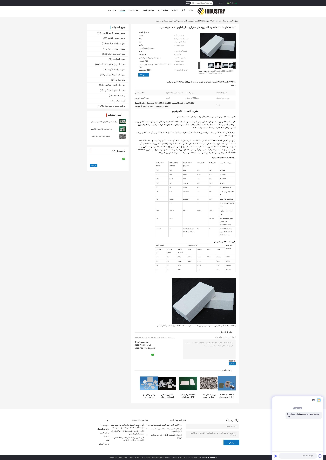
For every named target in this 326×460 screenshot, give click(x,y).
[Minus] (275, 400)
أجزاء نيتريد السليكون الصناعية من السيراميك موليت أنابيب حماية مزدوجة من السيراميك (127, 426)
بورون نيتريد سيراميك (116, 48)
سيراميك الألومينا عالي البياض (166, 326)
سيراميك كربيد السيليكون (114, 74)
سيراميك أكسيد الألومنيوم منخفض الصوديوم (216, 326)
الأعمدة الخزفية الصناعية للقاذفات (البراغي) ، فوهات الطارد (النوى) (127, 432)
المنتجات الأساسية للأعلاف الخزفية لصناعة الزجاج (166, 436)
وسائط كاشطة (119, 95)
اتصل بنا (175, 10)
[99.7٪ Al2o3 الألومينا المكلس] (122, 136)
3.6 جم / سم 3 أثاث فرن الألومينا (101, 129)
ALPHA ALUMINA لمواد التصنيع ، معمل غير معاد (226, 396)
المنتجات (230, 21)
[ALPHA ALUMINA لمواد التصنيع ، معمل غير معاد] (227, 383)
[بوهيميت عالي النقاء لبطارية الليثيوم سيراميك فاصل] (209, 383)
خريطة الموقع (104, 444)
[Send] (276, 456)
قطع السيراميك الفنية (116, 54)
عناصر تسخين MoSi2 (116, 38)
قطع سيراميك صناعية (116, 43)
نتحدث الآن (222, 3)
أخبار (183, 10)
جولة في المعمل (148, 10)
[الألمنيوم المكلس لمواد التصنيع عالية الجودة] (167, 383)
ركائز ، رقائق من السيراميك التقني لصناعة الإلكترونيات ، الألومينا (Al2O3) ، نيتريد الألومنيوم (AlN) (149, 396)
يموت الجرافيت (119, 59)
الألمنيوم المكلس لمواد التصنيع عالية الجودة (167, 396)
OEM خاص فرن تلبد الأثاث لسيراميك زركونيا (188, 396)
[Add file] (320, 456)
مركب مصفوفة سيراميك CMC (112, 106)
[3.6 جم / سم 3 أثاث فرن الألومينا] (122, 129)
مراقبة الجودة (163, 10)
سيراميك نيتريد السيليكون (114, 90)
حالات (191, 10)
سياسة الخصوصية (211, 457)
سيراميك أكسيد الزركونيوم (114, 85)
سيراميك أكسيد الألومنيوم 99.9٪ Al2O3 (189, 326)
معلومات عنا (133, 10)
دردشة (142, 75)
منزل (236, 21)
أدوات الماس (120, 101)
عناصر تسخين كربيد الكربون (113, 33)
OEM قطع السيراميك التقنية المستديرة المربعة (165, 425)
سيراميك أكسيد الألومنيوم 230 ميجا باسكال (104, 122)
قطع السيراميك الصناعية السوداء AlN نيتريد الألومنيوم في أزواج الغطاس (128, 439)
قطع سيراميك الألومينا (116, 69)
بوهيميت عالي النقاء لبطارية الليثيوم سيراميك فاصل (209, 396)
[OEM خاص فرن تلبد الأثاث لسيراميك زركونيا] (188, 383)
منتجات (122, 10)
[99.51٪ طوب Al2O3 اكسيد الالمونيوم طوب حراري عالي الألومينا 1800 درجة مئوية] (218, 46)
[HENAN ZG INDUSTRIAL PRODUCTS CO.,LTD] (211, 11)
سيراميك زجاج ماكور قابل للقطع (111, 64)
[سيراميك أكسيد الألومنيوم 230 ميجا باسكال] (122, 122)
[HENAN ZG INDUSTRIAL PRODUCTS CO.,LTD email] (125, 158)
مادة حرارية (220, 21)
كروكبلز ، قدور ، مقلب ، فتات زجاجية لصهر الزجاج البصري (166, 430)
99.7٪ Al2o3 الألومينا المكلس (100, 136)
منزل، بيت (112, 10)
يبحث (188, 3)
